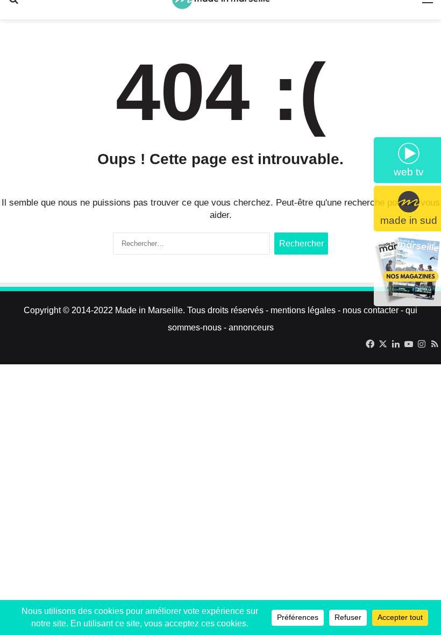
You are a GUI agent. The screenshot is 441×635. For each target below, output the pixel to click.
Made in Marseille (149, 310)
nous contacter (371, 310)
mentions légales (303, 310)
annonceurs (251, 327)
